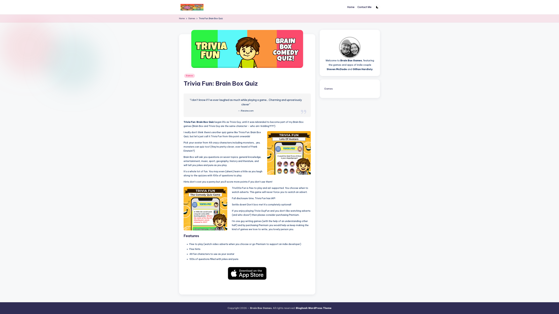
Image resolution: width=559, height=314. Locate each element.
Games (189, 76)
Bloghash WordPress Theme (313, 308)
